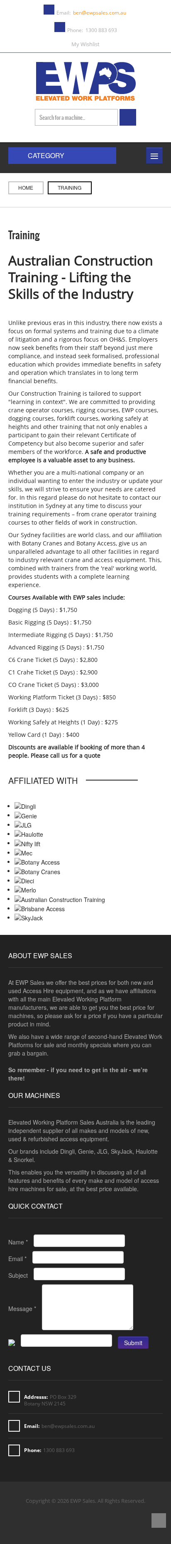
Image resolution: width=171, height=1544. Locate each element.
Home (25, 187)
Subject (18, 1275)
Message (22, 1308)
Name (18, 1242)
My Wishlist (85, 44)
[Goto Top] (158, 1521)
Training (23, 235)
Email (17, 1258)
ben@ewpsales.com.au (99, 12)
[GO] (128, 117)
